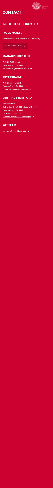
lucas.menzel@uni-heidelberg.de (15, 89)
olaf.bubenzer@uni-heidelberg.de (16, 68)
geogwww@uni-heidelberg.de (14, 131)
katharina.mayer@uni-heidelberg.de (17, 117)
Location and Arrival (13, 46)
